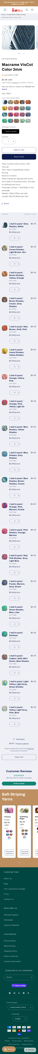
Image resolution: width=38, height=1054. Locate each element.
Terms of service (13, 1044)
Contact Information (12, 961)
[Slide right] (24, 53)
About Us (8, 879)
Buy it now (19, 157)
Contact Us (9, 899)
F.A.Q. (6, 894)
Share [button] (6, 203)
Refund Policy (10, 946)
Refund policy (28, 1041)
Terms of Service (11, 956)
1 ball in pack (10, 131)
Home (3, 14)
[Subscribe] (31, 977)
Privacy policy (17, 1041)
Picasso (7, 816)
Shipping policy (27, 1044)
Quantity (5, 137)
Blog (6, 884)
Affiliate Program (11, 915)
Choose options (9, 852)
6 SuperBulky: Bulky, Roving (16, 14)
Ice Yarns (17, 1038)
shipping (30, 748)
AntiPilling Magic (24, 817)
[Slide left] (14, 53)
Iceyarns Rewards (11, 925)
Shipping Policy (10, 951)
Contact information (20, 1048)
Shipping (15, 82)
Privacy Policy (10, 941)
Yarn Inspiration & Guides (14, 889)
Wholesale (8, 920)
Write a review (19, 783)
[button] (5, 9)
